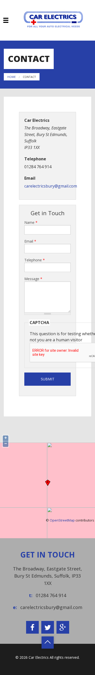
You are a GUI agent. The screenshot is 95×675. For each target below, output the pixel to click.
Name (30, 222)
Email (30, 241)
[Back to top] (48, 642)
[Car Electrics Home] (53, 18)
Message (33, 278)
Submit (47, 379)
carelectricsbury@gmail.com (50, 186)
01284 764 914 (51, 595)
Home (11, 77)
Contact (29, 77)
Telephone (34, 260)
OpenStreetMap (62, 520)
